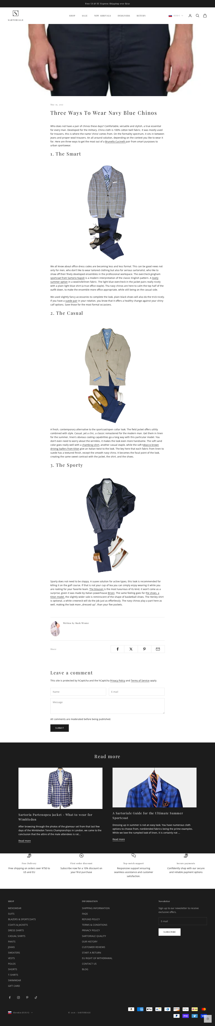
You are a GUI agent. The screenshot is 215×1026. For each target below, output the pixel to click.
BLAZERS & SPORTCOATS (22, 919)
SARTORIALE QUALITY (94, 936)
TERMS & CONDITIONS (94, 924)
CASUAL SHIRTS (16, 936)
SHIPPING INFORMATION (96, 908)
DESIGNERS (124, 15)
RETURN (141, 15)
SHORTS (12, 969)
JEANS (11, 947)
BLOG (85, 969)
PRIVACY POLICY (91, 930)
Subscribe (169, 931)
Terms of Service (140, 680)
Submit (59, 727)
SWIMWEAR (14, 980)
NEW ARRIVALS (102, 15)
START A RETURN (91, 952)
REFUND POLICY (91, 919)
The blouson (96, 589)
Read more (24, 840)
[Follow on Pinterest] (27, 997)
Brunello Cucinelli (115, 141)
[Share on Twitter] (131, 649)
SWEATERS (14, 952)
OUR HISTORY (89, 941)
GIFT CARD (14, 985)
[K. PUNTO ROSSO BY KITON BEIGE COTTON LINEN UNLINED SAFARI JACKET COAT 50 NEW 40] (107, 373)
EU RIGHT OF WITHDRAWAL (97, 958)
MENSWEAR (14, 908)
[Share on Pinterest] (144, 649)
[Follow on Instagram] (18, 997)
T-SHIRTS (13, 974)
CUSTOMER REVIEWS (93, 947)
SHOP (72, 15)
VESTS (11, 958)
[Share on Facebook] (117, 649)
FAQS (85, 913)
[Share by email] (158, 649)
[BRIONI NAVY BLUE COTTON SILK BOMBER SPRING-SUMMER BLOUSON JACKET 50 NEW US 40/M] (107, 525)
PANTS (11, 941)
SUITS (11, 913)
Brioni (111, 593)
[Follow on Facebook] (9, 997)
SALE (85, 15)
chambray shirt (90, 444)
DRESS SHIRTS (16, 930)
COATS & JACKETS (18, 924)
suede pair (71, 300)
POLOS (12, 963)
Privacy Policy (117, 680)
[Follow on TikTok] (36, 997)
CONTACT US (89, 963)
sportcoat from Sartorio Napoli (67, 277)
